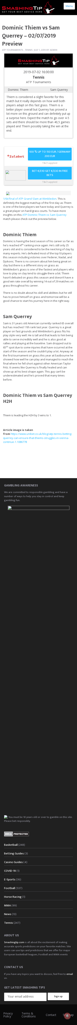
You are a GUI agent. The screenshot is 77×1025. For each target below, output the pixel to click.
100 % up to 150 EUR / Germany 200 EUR (49, 154)
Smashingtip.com (14, 942)
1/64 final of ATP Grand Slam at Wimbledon (29, 199)
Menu (69, 6)
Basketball (11, 844)
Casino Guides (13, 862)
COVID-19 (10, 870)
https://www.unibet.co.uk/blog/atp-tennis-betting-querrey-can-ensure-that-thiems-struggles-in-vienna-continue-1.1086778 (37, 438)
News (7, 914)
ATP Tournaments (12, 50)
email (70, 974)
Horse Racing (13, 896)
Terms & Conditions (29, 1014)
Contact (51, 1015)
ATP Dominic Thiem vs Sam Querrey (44, 215)
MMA (7, 905)
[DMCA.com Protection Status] (16, 833)
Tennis (28, 50)
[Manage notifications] (67, 1016)
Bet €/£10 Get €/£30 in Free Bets (50, 173)
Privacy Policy (8, 1014)
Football (9, 888)
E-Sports (9, 879)
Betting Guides (14, 853)
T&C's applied (49, 163)
